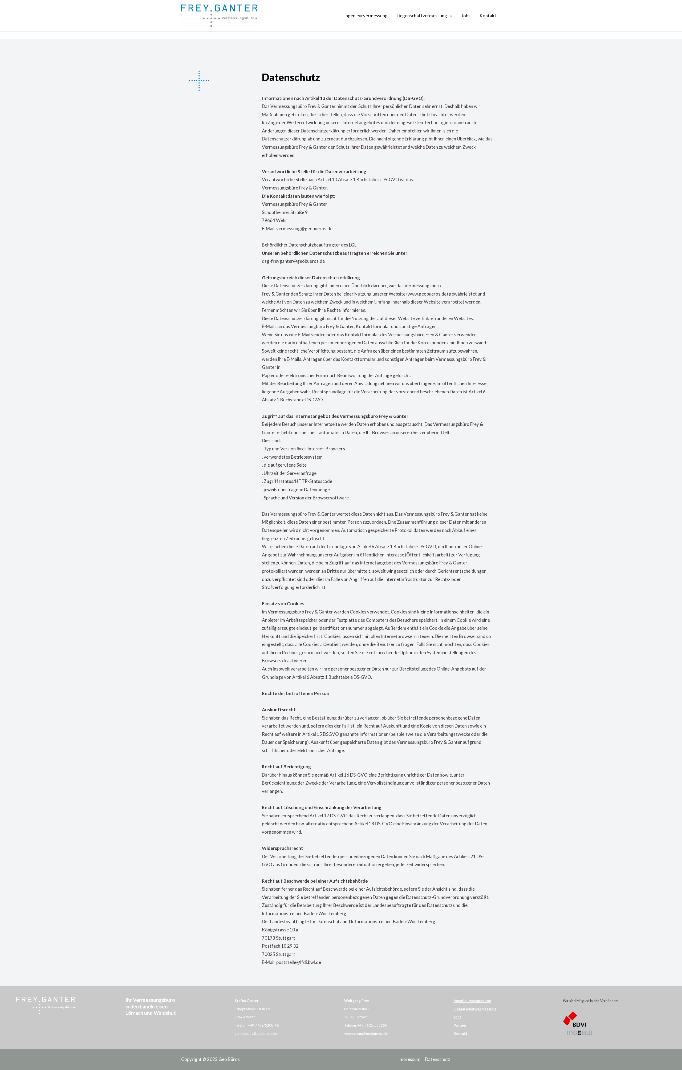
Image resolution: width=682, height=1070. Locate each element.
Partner (460, 1025)
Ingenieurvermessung (366, 15)
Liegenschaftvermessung (422, 15)
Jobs (465, 15)
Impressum (409, 1059)
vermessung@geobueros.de (256, 1033)
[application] (449, 15)
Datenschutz (437, 1059)
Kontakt (488, 15)
